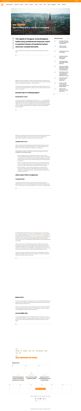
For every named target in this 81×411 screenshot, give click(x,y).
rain (36, 146)
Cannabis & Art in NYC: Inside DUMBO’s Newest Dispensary (63, 62)
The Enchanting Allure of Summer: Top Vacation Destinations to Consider (18, 378)
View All (68, 38)
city (21, 350)
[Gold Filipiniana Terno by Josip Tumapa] (56, 53)
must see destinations (39, 350)
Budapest (17, 350)
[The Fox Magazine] (2, 4)
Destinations (25, 350)
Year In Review (34, 357)
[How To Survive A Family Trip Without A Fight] (31, 369)
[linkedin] (13, 48)
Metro (33, 350)
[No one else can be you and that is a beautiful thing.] (10, 1)
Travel (30, 357)
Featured (14, 24)
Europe (30, 350)
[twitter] (13, 41)
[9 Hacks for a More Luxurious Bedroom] (56, 47)
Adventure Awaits (31, 375)
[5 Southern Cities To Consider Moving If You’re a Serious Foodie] (45, 369)
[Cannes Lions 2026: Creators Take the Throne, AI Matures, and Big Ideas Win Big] (56, 84)
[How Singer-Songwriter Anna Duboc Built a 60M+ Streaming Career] (56, 42)
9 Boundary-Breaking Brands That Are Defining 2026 (63, 57)
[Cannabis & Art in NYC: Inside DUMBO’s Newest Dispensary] (56, 63)
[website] (43, 398)
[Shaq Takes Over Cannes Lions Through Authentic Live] (56, 90)
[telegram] (13, 45)
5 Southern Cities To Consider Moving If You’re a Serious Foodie (45, 378)
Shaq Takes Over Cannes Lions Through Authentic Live (63, 90)
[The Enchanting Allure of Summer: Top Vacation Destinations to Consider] (18, 369)
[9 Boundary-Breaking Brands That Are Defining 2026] (56, 58)
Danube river (40, 100)
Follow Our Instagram (41, 388)
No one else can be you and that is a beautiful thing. (20, 1)
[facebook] (13, 38)
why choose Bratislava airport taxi (37, 235)
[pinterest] (13, 43)
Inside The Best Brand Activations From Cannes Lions (63, 79)
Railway (46, 350)
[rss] (45, 398)
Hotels (18, 375)
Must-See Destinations (21, 24)
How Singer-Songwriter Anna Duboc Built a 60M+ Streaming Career (64, 42)
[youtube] (40, 398)
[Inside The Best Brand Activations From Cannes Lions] (56, 79)
